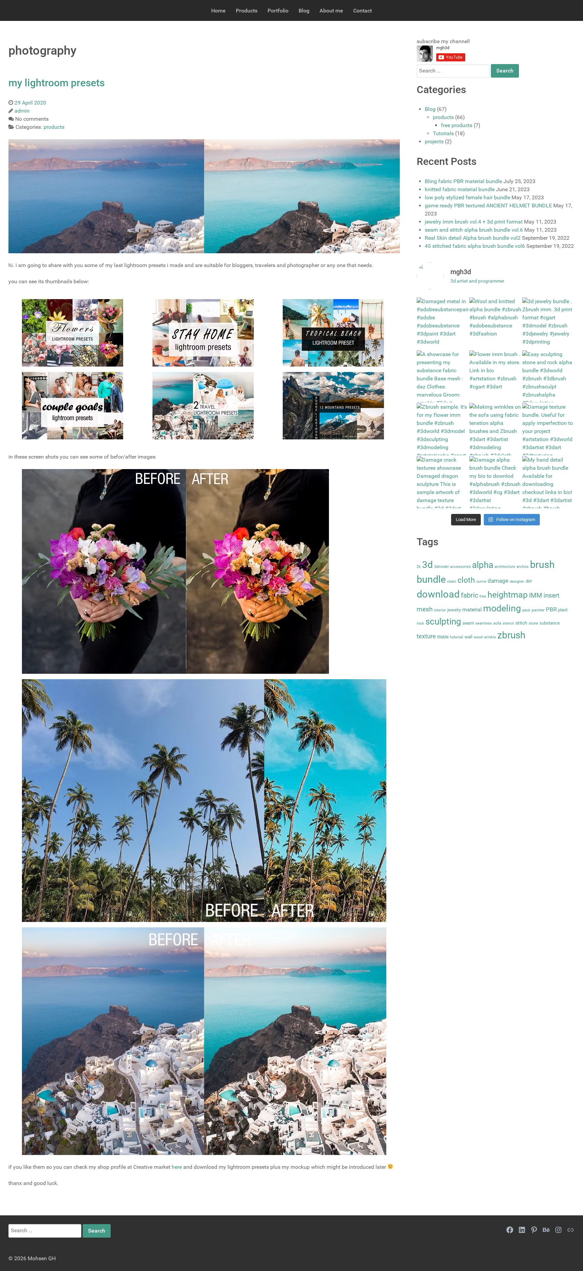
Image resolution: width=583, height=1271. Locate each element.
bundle (431, 579)
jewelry (454, 609)
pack (526, 610)
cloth (466, 580)
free (482, 596)
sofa (497, 623)
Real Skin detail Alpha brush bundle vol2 (473, 238)
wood (478, 637)
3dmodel (441, 567)
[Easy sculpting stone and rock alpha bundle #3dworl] (548, 376)
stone (533, 623)
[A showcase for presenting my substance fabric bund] (443, 376)
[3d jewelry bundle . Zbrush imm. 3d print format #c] (548, 323)
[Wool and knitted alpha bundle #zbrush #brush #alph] (495, 323)
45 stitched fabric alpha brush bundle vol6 (475, 246)
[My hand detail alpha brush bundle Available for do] (548, 482)
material (472, 609)
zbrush (511, 635)
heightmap (508, 595)
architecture (505, 567)
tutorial (456, 637)
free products (456, 125)
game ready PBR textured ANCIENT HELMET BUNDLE (488, 205)
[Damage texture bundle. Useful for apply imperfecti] (548, 429)
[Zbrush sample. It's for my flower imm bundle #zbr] (443, 429)
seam (468, 623)
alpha (482, 565)
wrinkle (490, 637)
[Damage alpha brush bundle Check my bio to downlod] (495, 482)
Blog (430, 109)
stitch (521, 623)
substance (549, 623)
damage (498, 580)
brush (542, 564)
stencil (508, 623)
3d (427, 564)
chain (451, 581)
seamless (483, 623)
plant (562, 609)
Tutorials (443, 133)
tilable (443, 636)
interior (440, 610)
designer (517, 581)
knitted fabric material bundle (460, 189)
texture (426, 636)
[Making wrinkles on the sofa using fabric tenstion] (495, 429)
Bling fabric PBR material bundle (463, 181)
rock (420, 623)
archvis (523, 567)
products (443, 117)
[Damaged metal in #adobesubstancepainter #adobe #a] (443, 323)
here (177, 1167)
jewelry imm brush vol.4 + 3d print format (474, 222)
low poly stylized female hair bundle (467, 197)
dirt (529, 581)
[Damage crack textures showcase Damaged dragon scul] (443, 482)
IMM (535, 595)
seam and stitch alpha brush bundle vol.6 (474, 230)
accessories (460, 567)
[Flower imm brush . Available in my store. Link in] (495, 376)
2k (419, 567)
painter (538, 610)
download (438, 594)
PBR (551, 609)
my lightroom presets (56, 83)
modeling (502, 608)
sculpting (443, 621)
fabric (469, 595)
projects (434, 141)
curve (481, 581)
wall (468, 636)
